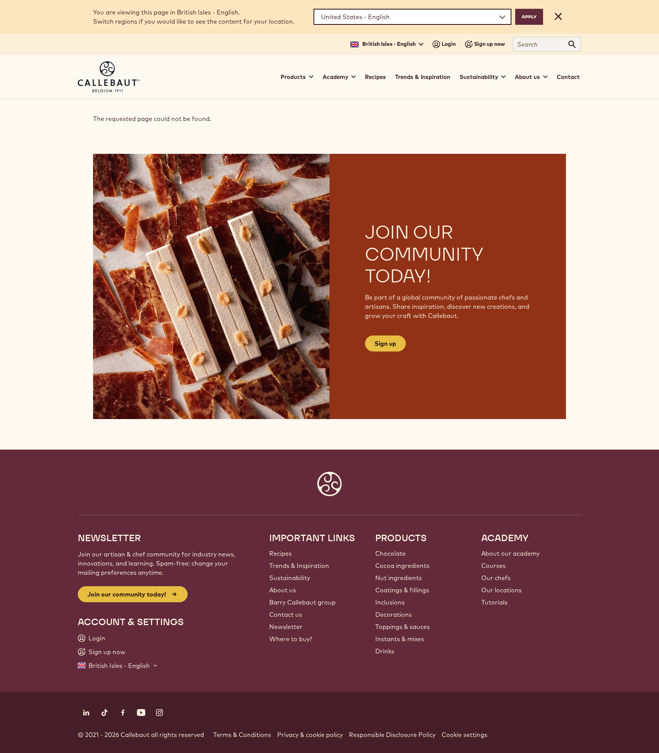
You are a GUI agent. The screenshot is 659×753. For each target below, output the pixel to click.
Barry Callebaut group (302, 602)
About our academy (510, 553)
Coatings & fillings (402, 590)
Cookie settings (464, 734)
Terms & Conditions (242, 734)
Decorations (393, 614)
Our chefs (496, 578)
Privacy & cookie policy (310, 734)
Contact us (285, 614)
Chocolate (390, 553)
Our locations (501, 590)
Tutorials (494, 602)
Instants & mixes (399, 639)
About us (282, 590)
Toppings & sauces (402, 626)
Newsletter (285, 626)
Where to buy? (290, 639)
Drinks (384, 651)
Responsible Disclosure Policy (392, 734)
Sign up (385, 343)
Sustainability (289, 578)
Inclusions (390, 602)
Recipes (375, 77)
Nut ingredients (398, 578)
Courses (493, 565)
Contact (568, 77)
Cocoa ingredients (402, 565)
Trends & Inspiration (422, 77)
